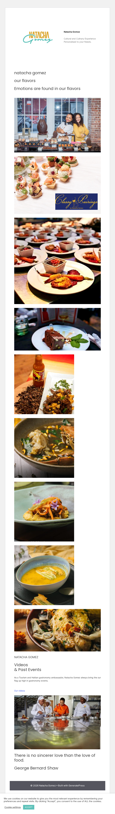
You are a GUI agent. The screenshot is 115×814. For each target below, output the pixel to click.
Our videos (19, 690)
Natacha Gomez (72, 31)
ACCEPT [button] (28, 807)
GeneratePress (77, 785)
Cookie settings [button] (12, 807)
